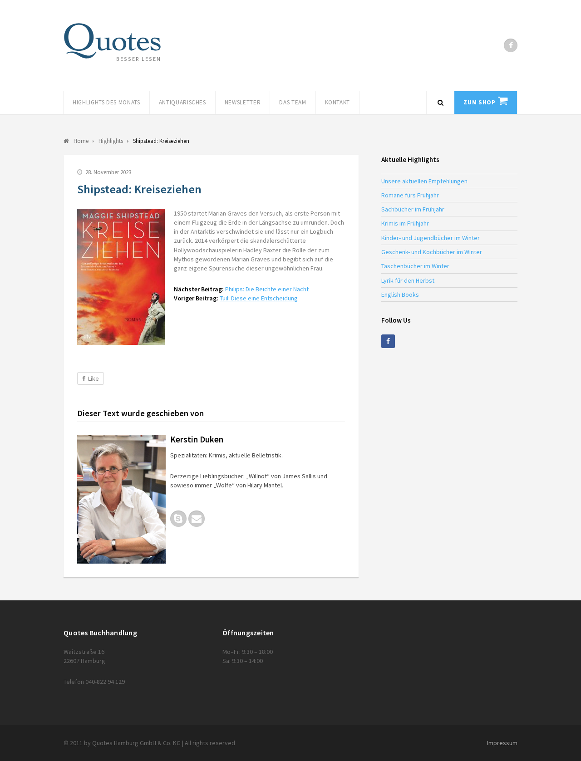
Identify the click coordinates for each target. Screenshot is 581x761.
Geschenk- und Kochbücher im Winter (431, 252)
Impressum (502, 743)
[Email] (196, 519)
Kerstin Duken (196, 439)
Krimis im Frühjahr (405, 223)
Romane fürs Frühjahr (410, 195)
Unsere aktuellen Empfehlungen (424, 181)
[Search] (440, 102)
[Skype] (178, 519)
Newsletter (243, 102)
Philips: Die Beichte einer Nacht (267, 289)
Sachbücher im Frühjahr (412, 209)
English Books (400, 294)
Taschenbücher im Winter (415, 266)
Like (93, 378)
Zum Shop (479, 102)
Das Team (292, 102)
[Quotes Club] (112, 41)
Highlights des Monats (106, 102)
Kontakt (337, 102)
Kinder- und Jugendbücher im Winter (430, 238)
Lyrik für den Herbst (407, 280)
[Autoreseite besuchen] (121, 499)
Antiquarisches (182, 102)
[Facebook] (510, 45)
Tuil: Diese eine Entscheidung (259, 298)
